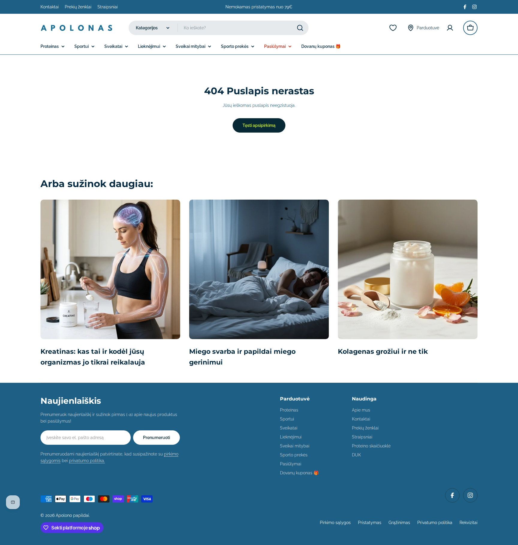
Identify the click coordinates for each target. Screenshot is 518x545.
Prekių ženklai (78, 6)
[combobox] (218, 28)
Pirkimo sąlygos (335, 522)
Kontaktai (49, 6)
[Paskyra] (451, 27)
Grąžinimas (399, 522)
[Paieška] (300, 27)
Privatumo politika (434, 522)
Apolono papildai (72, 515)
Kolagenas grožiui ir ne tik (383, 351)
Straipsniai (107, 6)
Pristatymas (369, 522)
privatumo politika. (87, 460)
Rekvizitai (469, 522)
